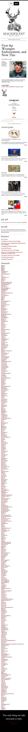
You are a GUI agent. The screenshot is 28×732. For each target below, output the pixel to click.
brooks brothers (4, 333)
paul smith (3, 555)
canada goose (4, 339)
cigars (2, 349)
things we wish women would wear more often (11, 644)
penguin (3, 556)
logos (2, 488)
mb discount (4, 508)
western (3, 692)
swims (2, 631)
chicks (2, 348)
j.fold (2, 457)
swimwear (3, 632)
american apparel (5, 288)
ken (2, 470)
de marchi (3, 376)
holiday (2, 447)
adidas (2, 279)
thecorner (3, 641)
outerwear (3, 544)
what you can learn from (6, 693)
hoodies (3, 449)
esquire (2, 394)
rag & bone (3, 570)
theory (2, 642)
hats (7, 86)
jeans (2, 463)
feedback (3, 406)
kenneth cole (4, 471)
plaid (2, 558)
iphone (2, 452)
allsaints (3, 285)
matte (2, 503)
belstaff (3, 308)
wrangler (3, 700)
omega (2, 541)
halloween (3, 436)
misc (2, 513)
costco (2, 372)
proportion (3, 567)
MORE (25, 145)
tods (2, 652)
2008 (2, 265)
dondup (3, 387)
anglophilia (3, 289)
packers (3, 545)
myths (2, 527)
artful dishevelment (5, 292)
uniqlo (2, 677)
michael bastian (4, 510)
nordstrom (3, 535)
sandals (3, 592)
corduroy (3, 368)
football (3, 414)
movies (2, 522)
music (2, 525)
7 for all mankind (5, 274)
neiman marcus (4, 530)
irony (2, 453)
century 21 (3, 347)
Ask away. (24, 222)
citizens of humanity (6, 350)
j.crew (2, 456)
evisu (2, 398)
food (2, 413)
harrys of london (5, 437)
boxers (2, 330)
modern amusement (5, 516)
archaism (3, 290)
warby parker (4, 686)
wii (1, 696)
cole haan (3, 359)
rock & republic (4, 581)
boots (2, 327)
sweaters (3, 627)
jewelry (2, 464)
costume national (5, 373)
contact (3, 362)
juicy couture (4, 469)
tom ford (3, 653)
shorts (2, 606)
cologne (3, 360)
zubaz (2, 709)
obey (2, 540)
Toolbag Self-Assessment (7, 259)
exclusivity (3, 399)
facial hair (3, 401)
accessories (3, 277)
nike (2, 532)
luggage (3, 491)
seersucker (3, 597)
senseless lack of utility (6, 599)
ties (2, 646)
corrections (3, 370)
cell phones (3, 346)
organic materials (5, 543)
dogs (2, 385)
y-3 (2, 703)
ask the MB (3, 295)
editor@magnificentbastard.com (16, 123)
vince (2, 681)
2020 (2, 269)
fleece (2, 410)
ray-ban (3, 574)
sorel (2, 614)
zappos (2, 707)
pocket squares (4, 560)
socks (2, 613)
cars (2, 341)
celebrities (12, 86)
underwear (3, 675)
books (2, 326)
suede (2, 621)
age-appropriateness (6, 282)
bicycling (3, 316)
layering (3, 480)
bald (2, 298)
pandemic (3, 549)
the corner (3, 639)
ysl (1, 706)
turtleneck (3, 668)
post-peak (3, 561)
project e (3, 564)
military (3, 512)
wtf (2, 701)
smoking (3, 610)
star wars (3, 620)
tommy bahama (4, 654)
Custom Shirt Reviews (6, 248)
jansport (3, 462)
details (2, 380)
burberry (3, 334)
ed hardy (3, 391)
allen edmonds (4, 284)
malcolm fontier (4, 496)
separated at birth (5, 600)
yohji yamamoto (4, 704)
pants (2, 551)
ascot (2, 294)
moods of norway (5, 518)
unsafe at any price (5, 678)
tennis (2, 638)
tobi (2, 649)
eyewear (3, 400)
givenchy (3, 427)
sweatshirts (4, 629)
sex (2, 601)
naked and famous (5, 528)
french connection (5, 418)
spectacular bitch (5, 615)
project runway (4, 566)
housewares (4, 451)
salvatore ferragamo (6, 590)
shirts (2, 603)
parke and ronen (5, 553)
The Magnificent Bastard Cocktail (9, 246)
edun (2, 392)
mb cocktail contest (5, 506)
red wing (3, 575)
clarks (2, 352)
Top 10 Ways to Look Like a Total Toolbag (10, 241)
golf (2, 430)
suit (2, 622)
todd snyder (4, 651)
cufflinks (3, 375)
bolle (2, 323)
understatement (5, 674)
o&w (2, 536)
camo (21, 86)
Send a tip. (6, 232)
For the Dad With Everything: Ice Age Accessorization (11, 139)
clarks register (4, 353)
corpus (2, 369)
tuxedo (2, 670)
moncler (3, 517)
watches (3, 688)
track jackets (4, 659)
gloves (2, 428)
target (2, 635)
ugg (2, 672)
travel (2, 661)
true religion (4, 664)
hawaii (2, 439)
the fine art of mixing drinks (7, 640)
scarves (2, 594)
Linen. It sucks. (4, 239)
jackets (2, 459)
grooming (3, 432)
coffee (2, 355)
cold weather (4, 357)
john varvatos (4, 466)
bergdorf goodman (5, 314)
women (2, 697)
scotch (2, 596)
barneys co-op (4, 304)
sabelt (2, 587)
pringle (2, 563)
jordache (3, 467)
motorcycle (3, 519)
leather (2, 482)
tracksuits (3, 660)
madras (2, 493)
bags (2, 297)
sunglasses (3, 625)
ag (1, 281)
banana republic (4, 301)
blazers (2, 319)
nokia (2, 534)
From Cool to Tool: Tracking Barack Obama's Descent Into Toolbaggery (13, 244)
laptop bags (3, 479)
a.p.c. (2, 276)
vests (2, 680)
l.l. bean (2, 473)
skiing (2, 608)
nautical (3, 529)
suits (2, 623)
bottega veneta (4, 329)
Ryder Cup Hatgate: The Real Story (10, 210)
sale (2, 589)
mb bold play (4, 505)
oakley (2, 537)
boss (2, 328)
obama (2, 538)
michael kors (4, 511)
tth (2, 667)
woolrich (3, 698)
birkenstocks (4, 317)
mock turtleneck (5, 515)
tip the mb (3, 648)
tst (1, 666)
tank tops (3, 634)
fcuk (2, 404)
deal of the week (5, 378)
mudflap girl (4, 523)
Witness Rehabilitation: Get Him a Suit (11, 192)
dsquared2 (3, 388)
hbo (2, 440)
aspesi (2, 296)
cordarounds (4, 367)
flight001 (3, 411)
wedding (3, 691)
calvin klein (3, 335)
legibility (3, 483)
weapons (3, 690)
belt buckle (3, 309)
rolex (2, 583)
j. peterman (3, 454)
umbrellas (3, 673)
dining (2, 382)
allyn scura (3, 287)
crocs (2, 374)
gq (1, 431)
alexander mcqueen (5, 283)
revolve (2, 577)
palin (2, 548)
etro (2, 396)
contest (3, 363)
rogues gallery (4, 582)
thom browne (4, 645)
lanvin (2, 477)
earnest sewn (4, 389)
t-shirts (3, 86)
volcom (2, 684)
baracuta (3, 302)
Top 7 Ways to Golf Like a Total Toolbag (10, 255)
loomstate (3, 489)
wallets (2, 685)
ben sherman (4, 311)
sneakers (3, 612)
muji (2, 524)
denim (2, 379)
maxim (2, 504)
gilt (2, 425)
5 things (3, 272)
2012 (2, 266)
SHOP (16, 3)
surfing (2, 626)
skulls (2, 609)
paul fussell (3, 554)
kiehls (2, 472)
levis (2, 484)
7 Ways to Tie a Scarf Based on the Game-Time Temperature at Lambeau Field (11, 253)
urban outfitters (5, 679)
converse (3, 365)
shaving (3, 602)
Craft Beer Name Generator (7, 257)
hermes (2, 445)
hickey (2, 446)
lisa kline (3, 486)
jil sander (3, 465)
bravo (2, 332)
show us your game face (6, 607)
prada (2, 562)
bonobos (3, 324)
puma (2, 569)
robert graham (4, 580)
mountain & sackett (5, 521)
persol (2, 557)
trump (2, 665)
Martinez (14, 117)
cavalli (2, 343)
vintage (3, 683)
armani (2, 291)
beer (2, 307)
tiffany (2, 647)
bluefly (2, 320)
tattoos (3, 636)
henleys (3, 444)
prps (2, 568)
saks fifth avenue (5, 588)
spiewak (3, 616)
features (3, 405)
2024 (2, 270)
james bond (3, 460)
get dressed (3, 423)
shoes (2, 605)
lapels (2, 478)
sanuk (2, 593)
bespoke (3, 315)
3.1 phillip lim (4, 271)
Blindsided (4, 173)
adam (2, 278)
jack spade (3, 458)
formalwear (3, 415)
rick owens (3, 579)
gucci (2, 433)
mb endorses (4, 509)
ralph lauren (4, 571)
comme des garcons (5, 361)
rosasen (3, 584)
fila (1, 407)
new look (3, 531)
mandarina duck (4, 498)
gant (2, 421)
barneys (3, 303)
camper (2, 337)
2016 (2, 268)
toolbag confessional (6, 657)
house (2, 450)
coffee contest (4, 356)
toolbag (3, 655)
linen (2, 485)
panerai (2, 550)
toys (2, 658)
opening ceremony (5, 542)
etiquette (3, 395)
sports (2, 618)
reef (2, 576)
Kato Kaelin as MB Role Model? (9, 157)
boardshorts (4, 321)
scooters (3, 595)
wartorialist (4, 687)
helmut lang (4, 443)
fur (2, 420)
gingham (3, 426)
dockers (3, 383)
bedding (3, 306)
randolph (3, 573)
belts (2, 310)
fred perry (3, 417)
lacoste (2, 475)
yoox (2, 705)
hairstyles (3, 434)
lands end (3, 476)
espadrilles (3, 393)
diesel (2, 381)
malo (2, 497)
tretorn (3, 662)
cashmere (3, 342)
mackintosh (3, 492)
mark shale (3, 502)
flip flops (3, 412)
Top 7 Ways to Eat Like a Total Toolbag (10, 250)
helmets (3, 441)
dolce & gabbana (5, 386)
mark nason (3, 501)
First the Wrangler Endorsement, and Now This (14, 50)
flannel (2, 408)
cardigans (3, 340)
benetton (3, 313)
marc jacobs (3, 499)
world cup (3, 699)
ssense (2, 619)
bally (2, 300)
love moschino (4, 490)
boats (2, 322)
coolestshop (4, 366)
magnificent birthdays (6, 495)
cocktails (3, 354)
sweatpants (3, 628)
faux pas (17, 86)
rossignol (3, 586)
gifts (2, 424)
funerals (3, 419)
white (2, 694)
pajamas (3, 547)
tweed (2, 671)
